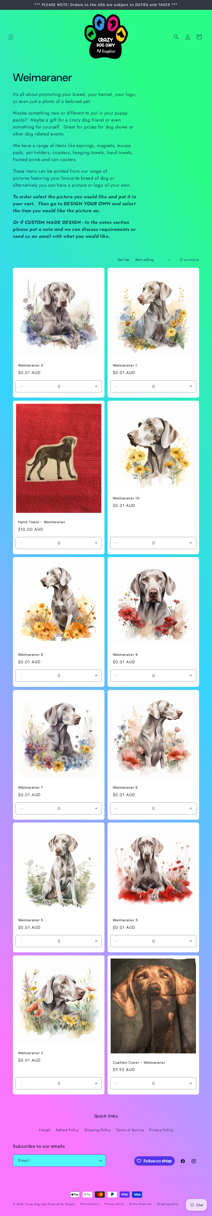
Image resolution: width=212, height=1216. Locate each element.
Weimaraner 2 (30, 1053)
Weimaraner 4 (30, 365)
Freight (44, 1130)
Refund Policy (67, 1130)
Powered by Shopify (61, 1204)
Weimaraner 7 (30, 787)
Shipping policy (168, 1204)
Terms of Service (130, 1130)
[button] (11, 37)
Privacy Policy (161, 1130)
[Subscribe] (100, 1160)
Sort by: (124, 259)
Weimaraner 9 (30, 654)
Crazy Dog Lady (37, 1204)
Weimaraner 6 (125, 787)
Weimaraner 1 (125, 365)
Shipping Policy (97, 1130)
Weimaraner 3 (125, 920)
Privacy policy (114, 1204)
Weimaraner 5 (30, 920)
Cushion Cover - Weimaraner (139, 1062)
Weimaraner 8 (125, 654)
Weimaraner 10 (126, 498)
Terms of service (140, 1204)
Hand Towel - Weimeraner (41, 522)
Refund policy (89, 1204)
